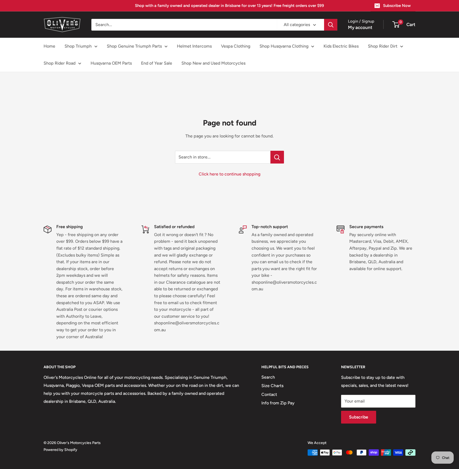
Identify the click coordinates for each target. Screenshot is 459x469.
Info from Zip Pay (278, 402)
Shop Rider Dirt (382, 46)
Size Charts (272, 385)
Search (268, 377)
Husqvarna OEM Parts (111, 63)
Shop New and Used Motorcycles (213, 63)
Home (49, 46)
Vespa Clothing (235, 46)
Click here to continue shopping (229, 174)
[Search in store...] (277, 157)
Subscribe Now (397, 5)
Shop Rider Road (59, 63)
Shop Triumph (78, 46)
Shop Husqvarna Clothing (284, 46)
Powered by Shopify (60, 449)
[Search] (330, 25)
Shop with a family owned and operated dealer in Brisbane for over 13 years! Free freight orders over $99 (229, 5)
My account (360, 27)
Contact (269, 394)
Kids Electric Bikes (341, 46)
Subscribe (358, 417)
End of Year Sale (156, 63)
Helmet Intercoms (194, 46)
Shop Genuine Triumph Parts (134, 46)
